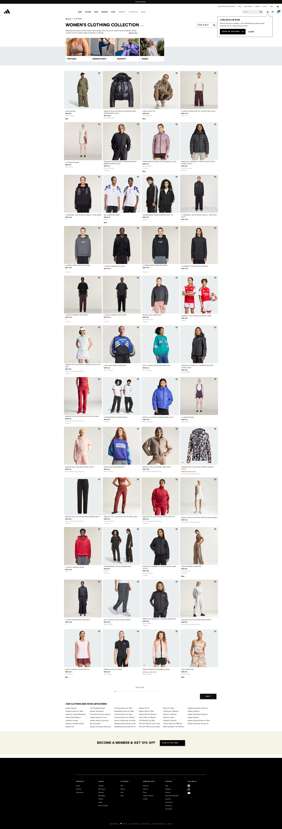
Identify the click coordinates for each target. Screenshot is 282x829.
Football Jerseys (72, 721)
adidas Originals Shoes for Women (199, 714)
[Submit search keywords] (260, 12)
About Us (146, 786)
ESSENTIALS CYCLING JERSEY (113, 669)
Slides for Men (168, 717)
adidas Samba (71, 708)
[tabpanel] (141, 387)
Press (145, 792)
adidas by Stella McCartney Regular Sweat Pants (82, 517)
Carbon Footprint (148, 795)
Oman (125, 824)
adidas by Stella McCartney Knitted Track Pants (82, 416)
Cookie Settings (134, 824)
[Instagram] (189, 789)
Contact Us (168, 805)
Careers (145, 789)
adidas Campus (193, 711)
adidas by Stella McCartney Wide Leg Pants (196, 620)
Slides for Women (170, 714)
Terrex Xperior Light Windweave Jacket (156, 669)
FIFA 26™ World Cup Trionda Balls (150, 724)
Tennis (100, 802)
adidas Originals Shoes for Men (199, 708)
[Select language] (278, 6)
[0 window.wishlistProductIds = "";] (272, 12)
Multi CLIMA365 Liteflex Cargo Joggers (117, 620)
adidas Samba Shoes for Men (199, 721)
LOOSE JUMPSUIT (70, 111)
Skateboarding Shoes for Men (125, 727)
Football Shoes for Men (74, 711)
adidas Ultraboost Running (100, 727)
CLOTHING (78, 19)
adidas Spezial (193, 717)
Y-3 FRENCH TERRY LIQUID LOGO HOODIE (77, 265)
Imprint (170, 824)
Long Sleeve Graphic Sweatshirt (115, 365)
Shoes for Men (168, 708)
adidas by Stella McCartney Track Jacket (79, 467)
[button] (80, 12)
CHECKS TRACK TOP (149, 111)
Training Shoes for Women (124, 717)
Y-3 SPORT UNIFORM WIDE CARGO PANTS (77, 620)
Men (122, 786)
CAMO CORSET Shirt (187, 669)
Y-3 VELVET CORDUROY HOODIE (74, 567)
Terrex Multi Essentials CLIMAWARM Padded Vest (159, 619)
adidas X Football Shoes (75, 724)
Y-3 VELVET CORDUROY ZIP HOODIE (114, 266)
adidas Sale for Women (147, 714)
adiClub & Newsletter (172, 795)
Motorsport (101, 789)
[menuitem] (80, 12)
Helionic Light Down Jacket (152, 315)
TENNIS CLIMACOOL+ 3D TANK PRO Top (77, 669)
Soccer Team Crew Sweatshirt (114, 467)
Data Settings (114, 824)
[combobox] (252, 12)
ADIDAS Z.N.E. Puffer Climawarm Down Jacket (158, 417)
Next (208, 696)
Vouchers (168, 799)
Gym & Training (103, 805)
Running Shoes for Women (100, 714)
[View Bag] (278, 12)
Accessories (79, 792)
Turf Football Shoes (97, 708)
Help (166, 786)
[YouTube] (189, 793)
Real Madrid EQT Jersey (112, 215)
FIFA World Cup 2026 (147, 721)
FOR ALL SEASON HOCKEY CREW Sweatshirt (156, 365)
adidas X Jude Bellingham (76, 714)
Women (68, 19)
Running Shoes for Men (123, 708)
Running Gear (95, 724)
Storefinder (168, 809)
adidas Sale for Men (146, 711)
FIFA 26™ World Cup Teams (149, 727)
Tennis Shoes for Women (172, 724)
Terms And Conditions (159, 824)
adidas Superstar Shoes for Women (199, 724)
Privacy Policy (145, 824)
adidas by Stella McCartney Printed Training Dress (199, 517)
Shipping (168, 789)
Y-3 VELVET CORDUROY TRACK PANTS (76, 315)
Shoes (78, 786)
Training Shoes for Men (123, 714)
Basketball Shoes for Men (124, 711)
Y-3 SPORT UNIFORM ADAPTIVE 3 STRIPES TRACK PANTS (198, 111)
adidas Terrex (144, 708)
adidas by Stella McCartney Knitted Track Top (159, 517)
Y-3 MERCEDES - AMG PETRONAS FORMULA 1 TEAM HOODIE (83, 215)
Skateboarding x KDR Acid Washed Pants (117, 566)
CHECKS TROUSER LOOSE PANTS (191, 566)
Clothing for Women (170, 711)
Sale (122, 795)
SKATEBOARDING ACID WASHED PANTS (115, 417)
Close (251, 31)
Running (101, 792)
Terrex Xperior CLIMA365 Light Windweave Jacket (159, 161)
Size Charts (168, 802)
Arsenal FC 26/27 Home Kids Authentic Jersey (196, 316)
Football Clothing (169, 721)
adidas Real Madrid (73, 717)
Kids (122, 792)
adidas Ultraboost (97, 711)
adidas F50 (70, 727)
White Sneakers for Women (173, 727)
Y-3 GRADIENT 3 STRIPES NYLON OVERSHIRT (194, 266)
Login (272, 6)
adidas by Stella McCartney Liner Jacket (157, 467)
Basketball (101, 795)
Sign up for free (170, 743)
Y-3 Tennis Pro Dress (72, 162)
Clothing (78, 789)
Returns (167, 792)
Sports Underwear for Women (125, 721)
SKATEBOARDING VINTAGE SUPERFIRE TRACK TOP (158, 215)
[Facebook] (189, 786)
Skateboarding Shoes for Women (125, 724)
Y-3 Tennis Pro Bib (187, 417)
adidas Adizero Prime (98, 717)
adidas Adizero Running (99, 721)
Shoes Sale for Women (147, 717)
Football (101, 786)
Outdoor (100, 799)
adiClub (145, 799)
